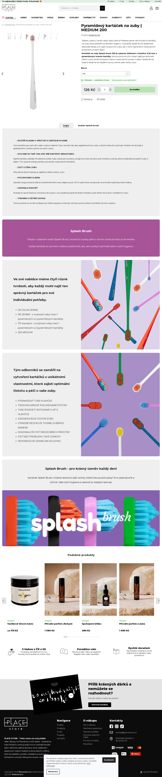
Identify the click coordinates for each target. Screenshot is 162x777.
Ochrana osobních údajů (91, 736)
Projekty (60, 735)
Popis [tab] (66, 126)
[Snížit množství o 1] (99, 89)
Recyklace (87, 744)
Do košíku (135, 89)
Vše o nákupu (144, 1)
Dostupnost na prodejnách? (124, 80)
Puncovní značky (91, 741)
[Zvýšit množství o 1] (110, 89)
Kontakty (61, 738)
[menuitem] (10, 18)
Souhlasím (109, 760)
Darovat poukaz (100, 705)
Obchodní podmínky (92, 728)
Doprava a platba (90, 732)
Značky (131, 1)
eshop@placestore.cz (126, 732)
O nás (121, 1)
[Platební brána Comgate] (127, 747)
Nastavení (53, 772)
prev (4, 599)
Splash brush (94, 35)
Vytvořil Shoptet (150, 772)
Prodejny (111, 1)
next (154, 599)
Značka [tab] (88, 126)
